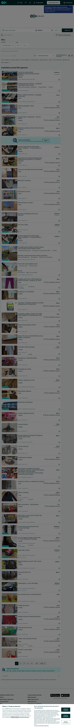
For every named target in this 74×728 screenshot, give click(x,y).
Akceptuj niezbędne (65, 716)
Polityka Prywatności (24, 717)
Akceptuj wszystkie (65, 709)
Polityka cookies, (15, 717)
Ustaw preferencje (65, 722)
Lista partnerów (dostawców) (41, 725)
